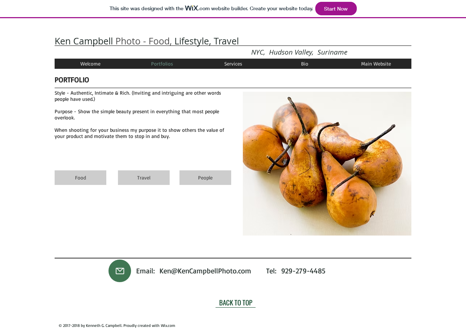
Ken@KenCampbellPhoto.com (205, 270)
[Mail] (119, 271)
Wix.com (168, 325)
